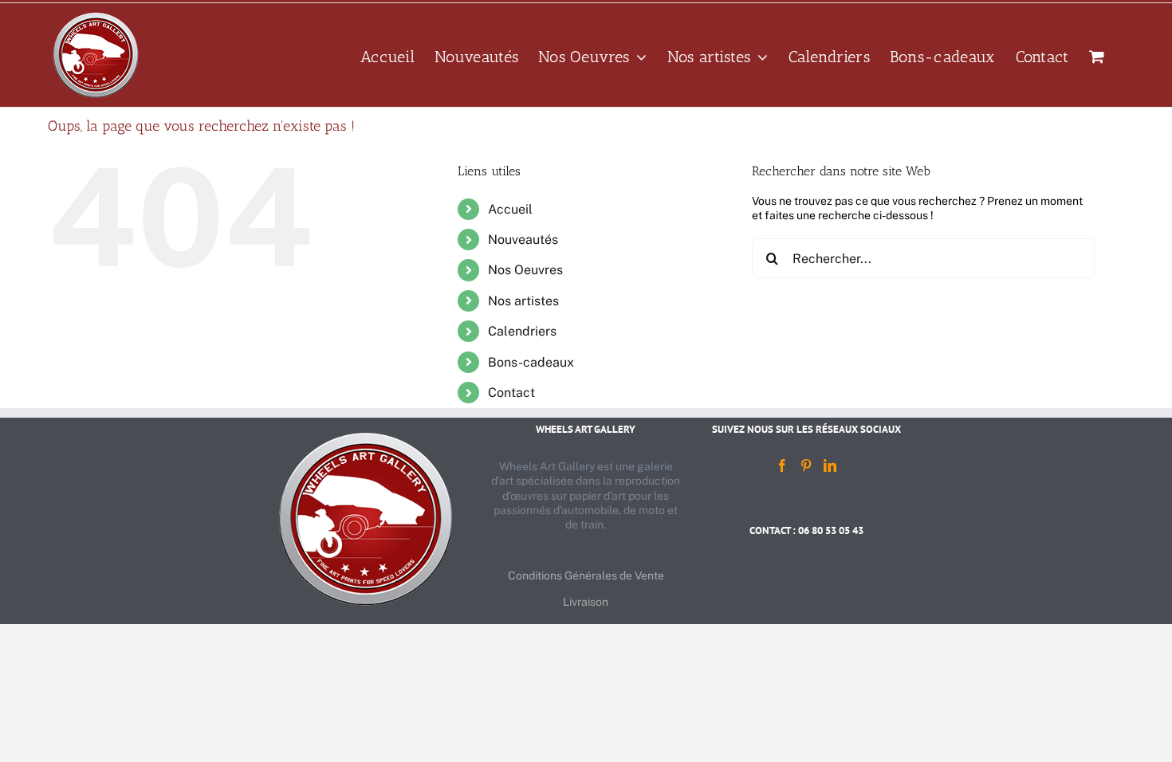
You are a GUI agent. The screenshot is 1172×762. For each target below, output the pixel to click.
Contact (511, 392)
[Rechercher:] (923, 257)
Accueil (510, 209)
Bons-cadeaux (531, 362)
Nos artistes (523, 300)
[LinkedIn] (830, 465)
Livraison (585, 601)
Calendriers (522, 331)
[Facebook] (782, 465)
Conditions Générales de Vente (586, 575)
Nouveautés (523, 239)
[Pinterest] (806, 465)
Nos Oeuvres (525, 269)
